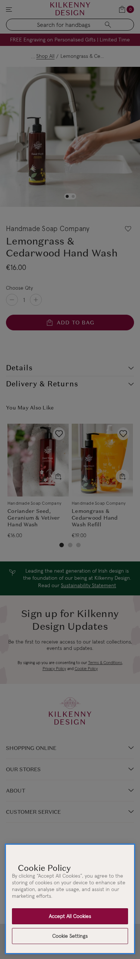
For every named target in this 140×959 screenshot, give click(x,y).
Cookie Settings (70, 935)
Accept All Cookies (70, 916)
